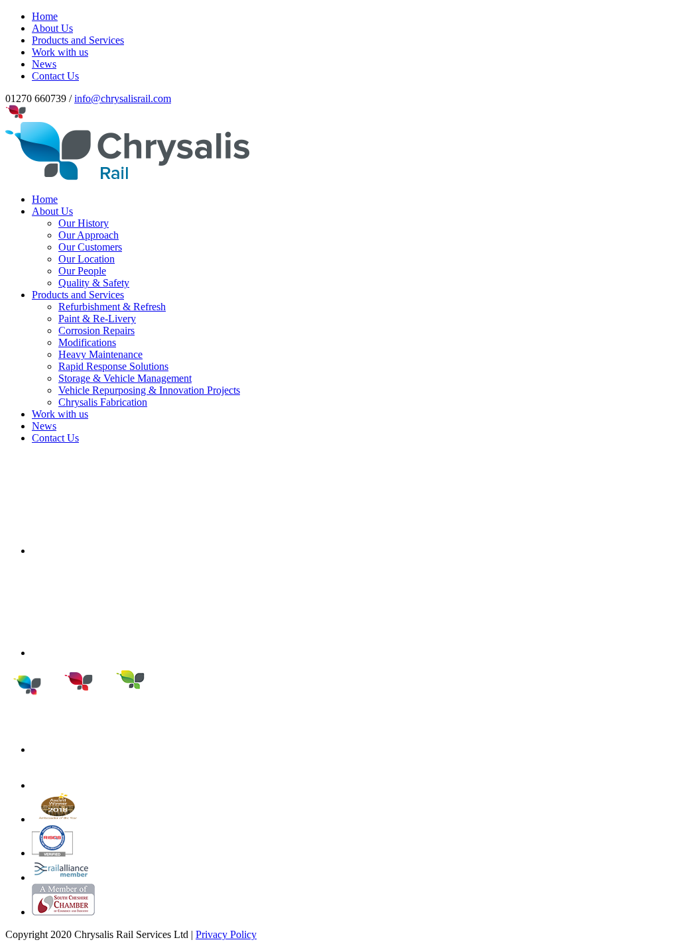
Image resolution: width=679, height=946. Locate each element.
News (44, 426)
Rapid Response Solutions (113, 366)
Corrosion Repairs (96, 330)
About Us (52, 211)
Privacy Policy (226, 934)
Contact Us (55, 437)
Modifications (87, 342)
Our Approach (88, 235)
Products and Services (78, 294)
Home (45, 199)
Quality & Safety (93, 282)
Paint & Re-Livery (97, 318)
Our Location (86, 259)
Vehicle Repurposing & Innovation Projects (149, 390)
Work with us (60, 414)
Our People (82, 270)
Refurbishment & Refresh (112, 306)
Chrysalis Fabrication (102, 402)
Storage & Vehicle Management (125, 378)
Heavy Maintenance (100, 354)
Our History (83, 223)
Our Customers (90, 247)
